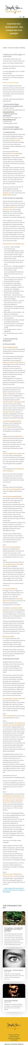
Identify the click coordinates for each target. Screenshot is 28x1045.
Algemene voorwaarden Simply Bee (14, 1044)
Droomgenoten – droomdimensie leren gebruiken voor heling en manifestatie (13, 929)
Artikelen (5, 47)
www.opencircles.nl (8, 112)
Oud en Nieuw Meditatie (11, 1000)
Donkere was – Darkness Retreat (13, 970)
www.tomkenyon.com (9, 119)
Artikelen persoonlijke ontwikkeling (16, 47)
